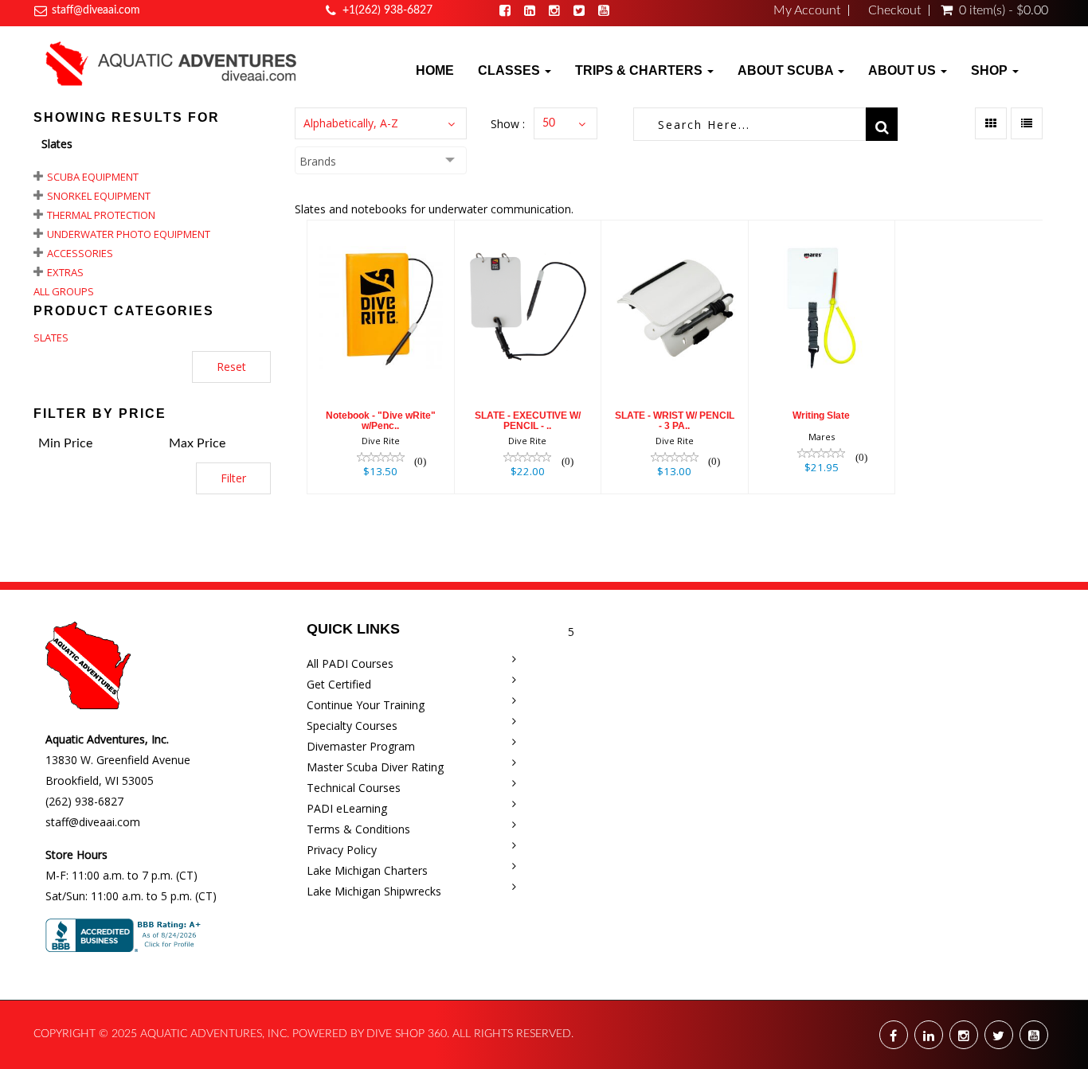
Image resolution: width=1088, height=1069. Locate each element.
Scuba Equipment (93, 177)
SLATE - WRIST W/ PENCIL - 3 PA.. (674, 420)
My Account (806, 10)
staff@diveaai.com (96, 10)
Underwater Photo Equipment (128, 234)
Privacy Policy (342, 849)
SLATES (50, 337)
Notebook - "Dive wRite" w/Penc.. (381, 420)
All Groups (63, 291)
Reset (231, 366)
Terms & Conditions (358, 829)
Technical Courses (354, 787)
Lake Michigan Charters (367, 870)
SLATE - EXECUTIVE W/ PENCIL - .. (528, 420)
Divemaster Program (361, 746)
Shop (991, 70)
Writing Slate (821, 415)
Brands (317, 161)
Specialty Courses (352, 725)
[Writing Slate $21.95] (821, 356)
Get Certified (339, 684)
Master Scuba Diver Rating (375, 766)
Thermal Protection (101, 215)
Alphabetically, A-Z (350, 123)
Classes (510, 70)
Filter (233, 478)
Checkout (894, 10)
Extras (65, 272)
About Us (903, 70)
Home (435, 70)
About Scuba (787, 70)
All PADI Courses (350, 663)
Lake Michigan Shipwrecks (374, 891)
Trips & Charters (640, 70)
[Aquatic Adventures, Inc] (171, 62)
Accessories (80, 253)
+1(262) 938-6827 (387, 10)
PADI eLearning (347, 808)
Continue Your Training (366, 704)
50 (548, 123)
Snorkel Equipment (99, 196)
